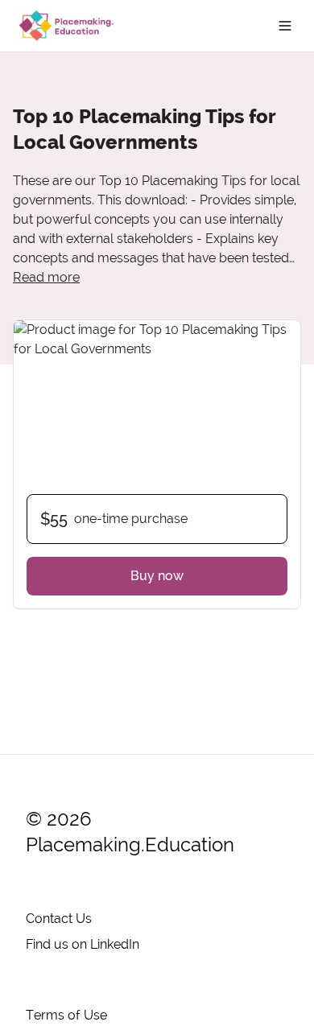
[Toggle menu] (285, 26)
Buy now (157, 575)
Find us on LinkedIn (82, 944)
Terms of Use (66, 1015)
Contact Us (59, 918)
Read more (46, 277)
